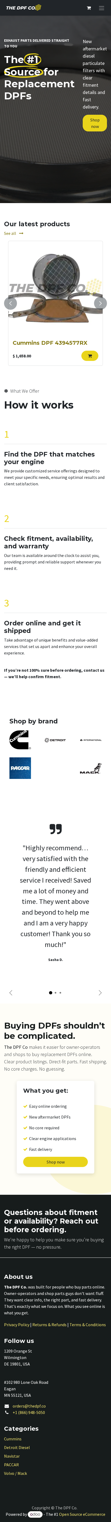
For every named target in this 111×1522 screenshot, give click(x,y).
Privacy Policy (16, 1324)
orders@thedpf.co (29, 1406)
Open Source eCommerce (82, 1514)
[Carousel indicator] (50, 992)
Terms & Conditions (88, 1324)
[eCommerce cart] (88, 7)
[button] (89, 356)
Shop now (95, 123)
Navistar (12, 1456)
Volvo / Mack (15, 1473)
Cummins (13, 1438)
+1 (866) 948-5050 (29, 1412)
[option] (55, 303)
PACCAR (11, 1464)
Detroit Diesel (17, 1447)
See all (10, 233)
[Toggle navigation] (101, 7)
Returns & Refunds (49, 1324)
